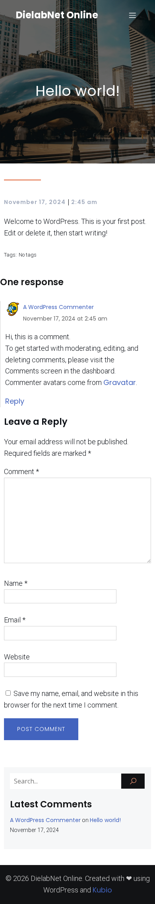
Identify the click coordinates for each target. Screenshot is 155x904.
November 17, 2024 (35, 202)
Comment (21, 471)
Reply (14, 401)
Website (17, 657)
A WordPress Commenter (58, 307)
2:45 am (84, 202)
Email (14, 620)
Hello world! (105, 820)
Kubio (102, 890)
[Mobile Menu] (132, 15)
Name (15, 583)
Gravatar (119, 382)
